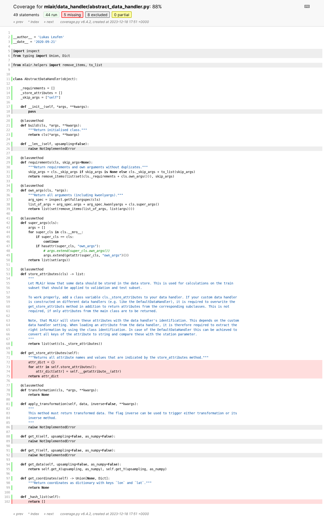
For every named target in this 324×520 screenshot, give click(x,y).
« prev (18, 22)
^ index (33, 22)
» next (49, 22)
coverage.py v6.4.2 (75, 22)
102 (7, 501)
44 (51, 14)
